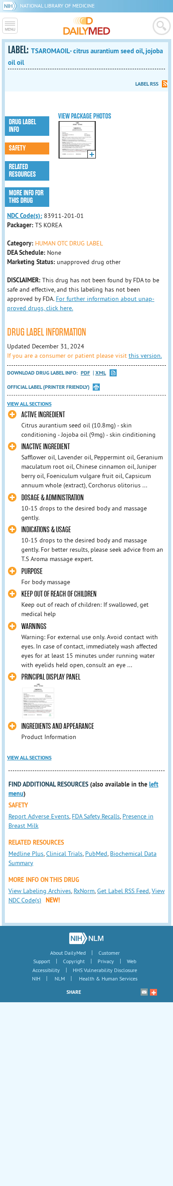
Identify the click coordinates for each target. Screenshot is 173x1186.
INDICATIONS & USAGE (46, 529)
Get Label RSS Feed (123, 891)
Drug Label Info (22, 126)
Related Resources (22, 170)
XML (100, 373)
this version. (145, 356)
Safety (17, 148)
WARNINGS (34, 626)
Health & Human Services (108, 978)
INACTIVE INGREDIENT (45, 446)
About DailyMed (68, 952)
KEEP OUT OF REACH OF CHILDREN (59, 594)
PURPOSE (32, 571)
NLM (60, 978)
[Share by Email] (144, 992)
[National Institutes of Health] (11, 5)
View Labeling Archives (39, 891)
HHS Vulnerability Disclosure (105, 970)
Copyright (74, 961)
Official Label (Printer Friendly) (48, 387)
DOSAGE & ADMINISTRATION (52, 497)
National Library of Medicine (57, 5)
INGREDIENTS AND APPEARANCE (57, 726)
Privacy (106, 961)
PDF (85, 373)
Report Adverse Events (38, 816)
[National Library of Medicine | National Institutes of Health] (86, 938)
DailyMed (86, 26)
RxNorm (84, 891)
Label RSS (146, 83)
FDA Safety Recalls (96, 816)
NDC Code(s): (24, 216)
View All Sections (29, 403)
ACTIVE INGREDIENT (43, 414)
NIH (36, 978)
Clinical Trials (64, 854)
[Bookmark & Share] (153, 992)
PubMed (96, 854)
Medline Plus (25, 854)
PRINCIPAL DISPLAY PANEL (50, 677)
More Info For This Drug (26, 197)
